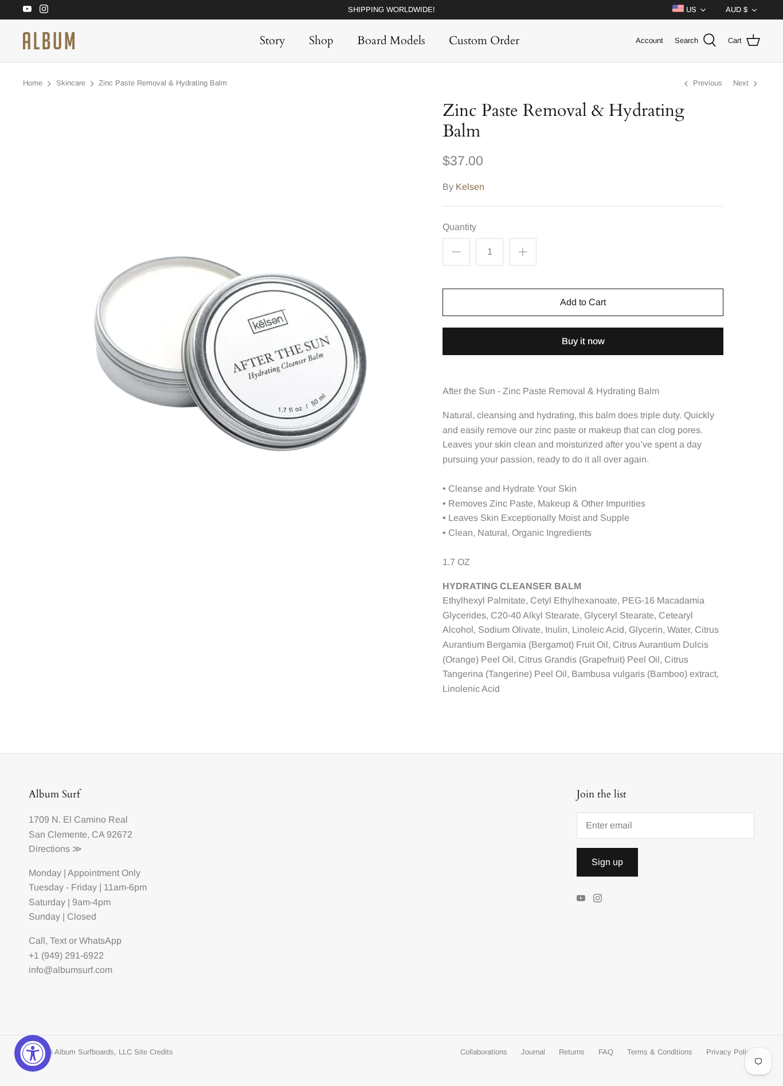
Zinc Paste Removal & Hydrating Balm (163, 83)
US (690, 9)
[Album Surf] (49, 40)
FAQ (605, 1052)
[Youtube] (27, 9)
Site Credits (153, 1052)
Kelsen (470, 187)
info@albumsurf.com (70, 970)
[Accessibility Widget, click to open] (32, 1053)
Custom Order (484, 40)
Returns (572, 1052)
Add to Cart (583, 302)
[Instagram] (44, 9)
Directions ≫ (55, 849)
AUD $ (736, 9)
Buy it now (583, 341)
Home (32, 83)
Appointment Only (104, 873)
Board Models (391, 40)
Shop (321, 40)
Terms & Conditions (659, 1052)
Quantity (459, 227)
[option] (225, 321)
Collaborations (483, 1052)
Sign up (607, 862)
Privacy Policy (730, 1052)
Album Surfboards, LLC (93, 1052)
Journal (533, 1052)
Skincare (70, 83)
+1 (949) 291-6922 (66, 955)
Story (272, 40)
